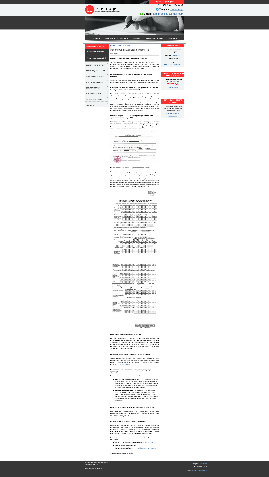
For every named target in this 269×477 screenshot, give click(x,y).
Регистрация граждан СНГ (96, 58)
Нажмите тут (176, 9)
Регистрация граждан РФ (96, 51)
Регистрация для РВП (95, 76)
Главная (96, 38)
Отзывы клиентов (93, 94)
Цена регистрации (93, 88)
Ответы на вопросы (94, 82)
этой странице (125, 364)
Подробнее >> (173, 87)
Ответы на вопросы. (124, 45)
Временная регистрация (95, 46)
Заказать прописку (154, 38)
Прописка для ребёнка (95, 71)
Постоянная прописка (95, 65)
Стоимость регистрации (116, 38)
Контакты (172, 38)
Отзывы (136, 38)
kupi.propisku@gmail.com (167, 13)
